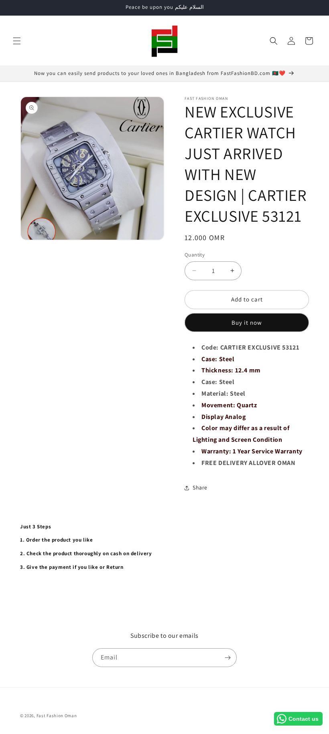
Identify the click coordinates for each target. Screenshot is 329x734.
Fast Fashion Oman (57, 715)
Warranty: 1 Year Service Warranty (252, 451)
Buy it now (247, 322)
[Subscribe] (227, 657)
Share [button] (200, 487)
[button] (17, 41)
